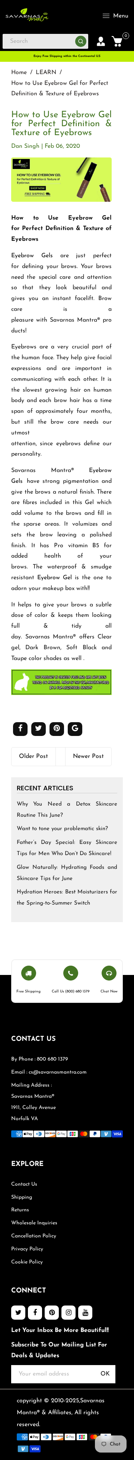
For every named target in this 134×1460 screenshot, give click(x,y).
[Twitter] (18, 1313)
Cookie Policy (27, 1262)
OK (105, 1374)
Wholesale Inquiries (34, 1223)
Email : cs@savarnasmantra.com (49, 1072)
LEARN (46, 73)
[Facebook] (35, 1313)
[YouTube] (85, 1313)
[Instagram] (68, 1313)
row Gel (61, 578)
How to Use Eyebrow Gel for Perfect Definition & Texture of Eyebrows (61, 124)
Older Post (33, 756)
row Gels (38, 256)
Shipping (21, 1197)
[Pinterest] (52, 1313)
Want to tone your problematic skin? (62, 829)
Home (19, 73)
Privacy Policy (27, 1249)
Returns (20, 1210)
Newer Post (88, 756)
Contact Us (24, 1184)
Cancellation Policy (33, 1236)
